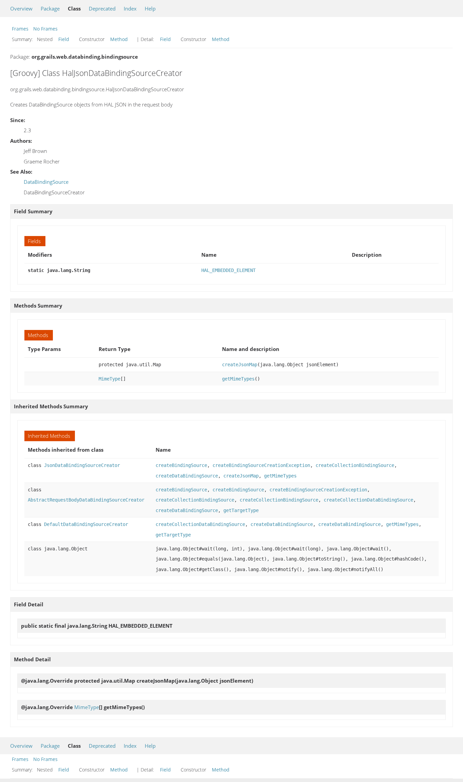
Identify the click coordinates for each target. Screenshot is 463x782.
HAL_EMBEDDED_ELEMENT (228, 270)
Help (150, 8)
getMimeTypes (238, 379)
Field (63, 39)
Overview (21, 8)
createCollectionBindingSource (355, 465)
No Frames (45, 28)
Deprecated (102, 8)
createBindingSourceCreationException (261, 465)
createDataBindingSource (187, 475)
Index (130, 8)
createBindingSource (181, 465)
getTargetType (241, 510)
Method (119, 39)
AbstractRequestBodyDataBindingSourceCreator (86, 500)
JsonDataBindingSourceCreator (82, 465)
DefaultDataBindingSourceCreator (86, 524)
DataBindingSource (46, 181)
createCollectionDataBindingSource (368, 500)
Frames (20, 28)
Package (50, 8)
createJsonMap (239, 364)
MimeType (109, 379)
